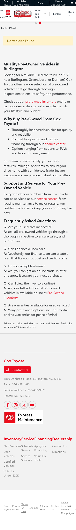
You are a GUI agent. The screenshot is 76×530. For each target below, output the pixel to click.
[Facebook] (7, 405)
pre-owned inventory (40, 101)
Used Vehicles (9, 454)
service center (47, 198)
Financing (43, 438)
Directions (59, 452)
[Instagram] (16, 405)
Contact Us (19, 369)
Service (27, 438)
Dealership (62, 438)
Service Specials (26, 458)
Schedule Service (27, 448)
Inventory (12, 438)
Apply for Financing (40, 448)
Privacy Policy (16, 507)
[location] (72, 3)
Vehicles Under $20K (11, 473)
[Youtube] (32, 405)
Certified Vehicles (9, 463)
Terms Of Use (24, 507)
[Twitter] (24, 405)
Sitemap (34, 507)
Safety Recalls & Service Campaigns (67, 508)
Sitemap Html (44, 507)
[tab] (36, 23)
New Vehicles (12, 446)
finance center (55, 143)
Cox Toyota (7, 507)
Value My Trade (40, 458)
